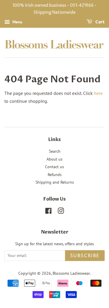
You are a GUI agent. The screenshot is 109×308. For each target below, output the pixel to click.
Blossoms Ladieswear (71, 273)
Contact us (54, 166)
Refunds (55, 174)
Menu (16, 22)
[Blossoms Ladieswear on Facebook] (48, 212)
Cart (99, 22)
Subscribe (85, 256)
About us (54, 159)
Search (54, 151)
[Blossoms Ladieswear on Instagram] (61, 212)
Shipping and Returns (54, 182)
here (98, 93)
